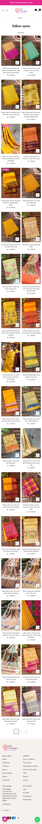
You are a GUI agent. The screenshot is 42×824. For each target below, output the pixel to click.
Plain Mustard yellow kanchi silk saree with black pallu (10, 246)
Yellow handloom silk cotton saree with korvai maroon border (31, 332)
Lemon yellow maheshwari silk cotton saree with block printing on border (11, 333)
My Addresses (27, 796)
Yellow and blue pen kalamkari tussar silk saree (11, 678)
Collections (5, 766)
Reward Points (27, 799)
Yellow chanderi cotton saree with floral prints (10, 462)
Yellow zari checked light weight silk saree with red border (10, 550)
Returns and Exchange (29, 769)
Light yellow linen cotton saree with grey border (31, 720)
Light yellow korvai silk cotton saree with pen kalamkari (11, 592)
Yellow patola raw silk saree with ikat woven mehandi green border (10, 203)
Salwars (4, 776)
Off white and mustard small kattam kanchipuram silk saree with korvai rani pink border (11, 70)
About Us (26, 776)
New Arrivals (6, 762)
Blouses (4, 769)
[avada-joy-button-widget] (4, 819)
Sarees (4, 759)
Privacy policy (27, 762)
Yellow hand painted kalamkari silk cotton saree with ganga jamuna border (31, 289)
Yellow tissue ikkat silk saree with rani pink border (31, 678)
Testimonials (6, 780)
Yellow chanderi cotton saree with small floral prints (31, 420)
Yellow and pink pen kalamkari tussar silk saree (31, 592)
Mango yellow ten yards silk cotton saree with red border (11, 506)
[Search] (7, 10)
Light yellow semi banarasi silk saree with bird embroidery (31, 550)
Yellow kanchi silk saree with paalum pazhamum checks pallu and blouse (31, 635)
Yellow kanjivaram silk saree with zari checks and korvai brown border (10, 377)
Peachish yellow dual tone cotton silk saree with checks (31, 157)
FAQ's (25, 773)
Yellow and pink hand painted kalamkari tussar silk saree (10, 634)
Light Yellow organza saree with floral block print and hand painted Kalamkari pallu (31, 114)
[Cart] (39, 10)
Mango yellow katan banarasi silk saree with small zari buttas (11, 420)
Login (24, 789)
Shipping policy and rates (30, 766)
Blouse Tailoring (7, 773)
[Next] (25, 731)
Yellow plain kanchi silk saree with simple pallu (31, 202)
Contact (25, 780)
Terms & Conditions (29, 759)
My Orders (26, 793)
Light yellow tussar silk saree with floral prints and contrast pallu (31, 463)
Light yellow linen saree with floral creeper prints (11, 288)
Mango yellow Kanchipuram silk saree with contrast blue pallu (11, 113)
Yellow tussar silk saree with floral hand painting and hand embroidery (10, 159)
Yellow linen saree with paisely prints (31, 246)
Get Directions (6, 804)
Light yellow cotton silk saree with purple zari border (10, 720)
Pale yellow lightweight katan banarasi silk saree (31, 376)
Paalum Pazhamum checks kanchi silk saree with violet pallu (31, 507)
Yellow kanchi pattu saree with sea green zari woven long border (31, 70)
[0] (34, 11)
